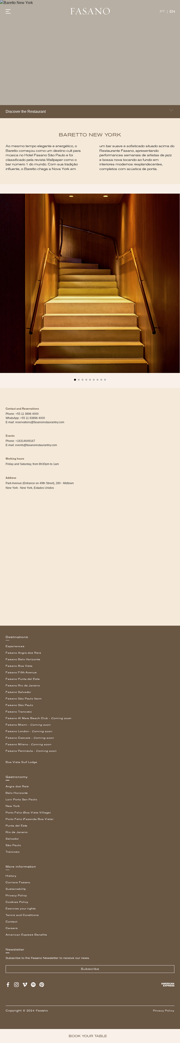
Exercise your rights (21, 908)
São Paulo (13, 845)
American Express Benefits (26, 934)
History (11, 876)
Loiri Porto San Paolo (21, 799)
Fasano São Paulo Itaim (24, 698)
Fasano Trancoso (19, 711)
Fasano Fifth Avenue (21, 672)
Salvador (12, 838)
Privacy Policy (16, 895)
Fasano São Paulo (19, 705)
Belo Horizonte (17, 793)
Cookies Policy (17, 902)
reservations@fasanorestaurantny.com (39, 422)
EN (172, 11)
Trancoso (13, 852)
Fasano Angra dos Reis (23, 653)
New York (13, 806)
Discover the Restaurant (26, 112)
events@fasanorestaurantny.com (36, 445)
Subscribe (90, 969)
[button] (75, 378)
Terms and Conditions (22, 915)
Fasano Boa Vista (19, 666)
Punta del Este (16, 825)
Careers (12, 928)
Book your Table (88, 1036)
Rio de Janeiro (17, 832)
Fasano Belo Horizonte (23, 659)
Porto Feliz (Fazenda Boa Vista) (29, 819)
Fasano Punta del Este (23, 679)
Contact (11, 921)
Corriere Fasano (18, 882)
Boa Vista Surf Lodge (21, 762)
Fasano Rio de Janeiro (23, 685)
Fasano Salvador (18, 692)
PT (162, 11)
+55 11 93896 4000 (32, 418)
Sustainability (16, 889)
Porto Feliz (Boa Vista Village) (28, 812)
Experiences (15, 646)
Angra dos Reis (17, 786)
